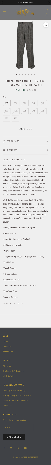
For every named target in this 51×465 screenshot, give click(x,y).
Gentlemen (7, 346)
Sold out (25, 129)
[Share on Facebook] (11, 303)
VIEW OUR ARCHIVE (25, 2)
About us (7, 366)
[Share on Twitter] (14, 303)
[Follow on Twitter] (11, 448)
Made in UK (8, 376)
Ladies (5, 341)
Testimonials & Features (13, 371)
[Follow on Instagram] (18, 448)
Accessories (8, 351)
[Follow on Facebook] (4, 448)
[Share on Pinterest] (18, 303)
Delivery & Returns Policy (14, 390)
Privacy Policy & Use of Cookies (17, 395)
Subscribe (14, 437)
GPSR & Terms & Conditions (15, 400)
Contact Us (7, 405)
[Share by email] (22, 303)
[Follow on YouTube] (25, 448)
